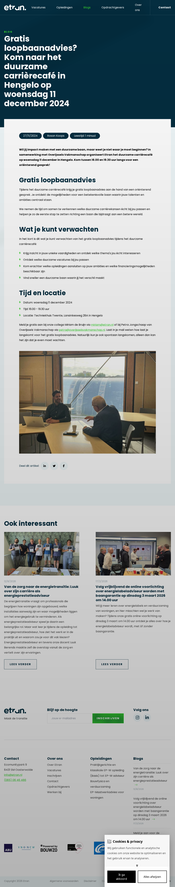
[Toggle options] (137, 865)
